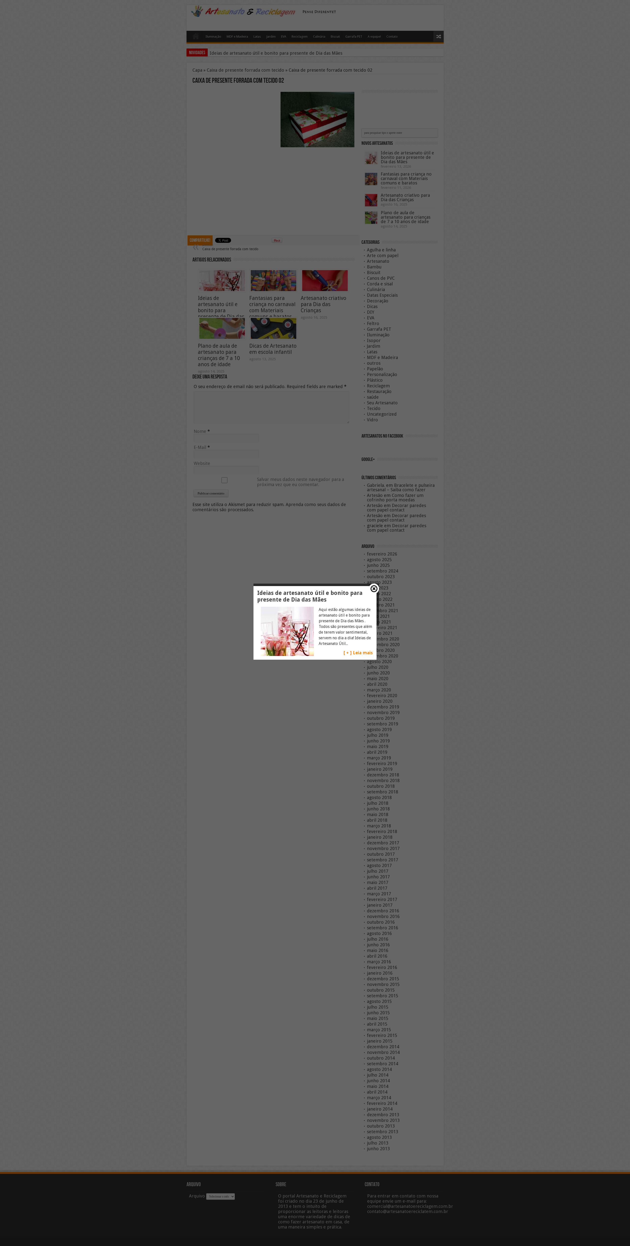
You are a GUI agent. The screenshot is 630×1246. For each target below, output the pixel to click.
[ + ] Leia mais (358, 652)
